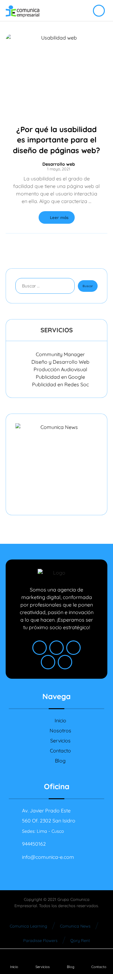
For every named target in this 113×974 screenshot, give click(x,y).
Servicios (60, 740)
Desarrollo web (58, 164)
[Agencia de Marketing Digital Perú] (23, 11)
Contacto (60, 750)
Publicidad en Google (60, 377)
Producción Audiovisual (60, 369)
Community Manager (60, 354)
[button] (39, 647)
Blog (60, 760)
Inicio (60, 720)
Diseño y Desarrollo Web (60, 362)
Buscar (88, 286)
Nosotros (60, 730)
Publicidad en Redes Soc (60, 384)
